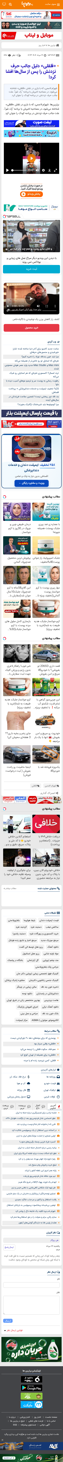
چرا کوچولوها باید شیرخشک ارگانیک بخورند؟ (38, 404)
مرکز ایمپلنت (21, 1020)
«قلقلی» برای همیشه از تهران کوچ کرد (38, 1055)
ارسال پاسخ (9, 1247)
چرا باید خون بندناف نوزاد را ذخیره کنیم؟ (40, 356)
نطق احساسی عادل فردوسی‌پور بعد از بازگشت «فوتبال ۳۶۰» (30, 1118)
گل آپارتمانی (32, 960)
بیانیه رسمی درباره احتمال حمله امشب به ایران (37, 1148)
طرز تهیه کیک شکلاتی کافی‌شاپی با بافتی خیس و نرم (33, 1187)
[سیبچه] (31, 1380)
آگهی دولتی (45, 1425)
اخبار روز (37, 1417)
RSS (15, 1425)
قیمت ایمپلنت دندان (48, 920)
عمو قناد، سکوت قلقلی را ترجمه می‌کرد (38, 1049)
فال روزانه (21, 1090)
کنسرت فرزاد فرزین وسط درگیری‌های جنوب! (37, 1142)
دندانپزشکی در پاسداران (47, 994)
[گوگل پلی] (31, 1388)
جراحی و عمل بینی (29, 1014)
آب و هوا (21, 1083)
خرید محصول (31, 328)
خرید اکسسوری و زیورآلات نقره (44, 934)
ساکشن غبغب (52, 927)
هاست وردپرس (51, 1000)
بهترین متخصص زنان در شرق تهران (23, 1000)
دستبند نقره (36, 927)
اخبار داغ (38, 1106)
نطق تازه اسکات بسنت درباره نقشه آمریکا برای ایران (35, 1153)
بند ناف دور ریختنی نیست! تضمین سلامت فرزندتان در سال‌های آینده (34, 398)
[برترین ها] (27, 4)
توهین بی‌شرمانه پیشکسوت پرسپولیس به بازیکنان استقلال (31, 1205)
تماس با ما (51, 1421)
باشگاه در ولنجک (15, 960)
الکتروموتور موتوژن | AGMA (45, 1020)
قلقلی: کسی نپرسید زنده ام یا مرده (40, 1060)
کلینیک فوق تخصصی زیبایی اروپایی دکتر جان (37, 974)
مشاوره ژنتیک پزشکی (15, 980)
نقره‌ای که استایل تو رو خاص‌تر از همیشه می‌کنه (37, 361)
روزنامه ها (51, 1077)
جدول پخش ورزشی (16, 1097)
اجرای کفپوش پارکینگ (27, 1007)
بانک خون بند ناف (50, 1014)
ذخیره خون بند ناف (49, 987)
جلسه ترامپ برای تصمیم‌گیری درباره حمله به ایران (36, 1113)
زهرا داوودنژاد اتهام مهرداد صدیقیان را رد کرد (36, 1159)
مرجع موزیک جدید (49, 940)
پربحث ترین (5, 1106)
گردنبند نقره (21, 927)
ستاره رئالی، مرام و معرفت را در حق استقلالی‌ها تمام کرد (33, 1217)
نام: (58, 1279)
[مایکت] (31, 1405)
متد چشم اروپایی (50, 960)
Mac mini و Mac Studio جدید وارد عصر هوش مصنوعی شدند (32, 367)
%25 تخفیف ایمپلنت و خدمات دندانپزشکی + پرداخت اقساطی (34, 390)
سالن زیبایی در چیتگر (27, 987)
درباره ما (12, 1417)
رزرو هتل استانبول (31, 954)
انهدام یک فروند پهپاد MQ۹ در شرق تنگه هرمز (37, 1182)
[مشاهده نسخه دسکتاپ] (4, 4)
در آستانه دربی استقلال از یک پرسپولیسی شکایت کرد (34, 1130)
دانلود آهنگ (52, 947)
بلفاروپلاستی (14, 920)
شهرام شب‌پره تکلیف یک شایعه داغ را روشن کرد (35, 1211)
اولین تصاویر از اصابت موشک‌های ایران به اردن (35, 1136)
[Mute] (11, 249)
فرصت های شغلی (35, 1421)
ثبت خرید (31, 269)
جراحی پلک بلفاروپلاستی (46, 967)
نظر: (58, 1292)
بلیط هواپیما (29, 920)
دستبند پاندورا (19, 934)
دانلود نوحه (27, 994)
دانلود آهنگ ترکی (50, 1007)
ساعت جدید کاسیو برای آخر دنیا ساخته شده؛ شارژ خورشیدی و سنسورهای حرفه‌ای (36, 350)
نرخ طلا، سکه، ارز (18, 1077)
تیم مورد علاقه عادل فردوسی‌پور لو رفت (39, 1176)
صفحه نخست (51, 1417)
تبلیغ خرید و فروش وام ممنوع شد (42, 1165)
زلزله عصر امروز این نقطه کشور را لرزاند (41, 1170)
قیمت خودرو (50, 1083)
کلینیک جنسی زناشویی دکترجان (43, 980)
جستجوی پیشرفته (28, 1425)
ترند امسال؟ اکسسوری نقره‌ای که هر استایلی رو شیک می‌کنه (34, 375)
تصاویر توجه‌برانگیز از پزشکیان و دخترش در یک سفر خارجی (30, 1193)
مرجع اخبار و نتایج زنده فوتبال (23, 940)
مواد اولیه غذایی (51, 954)
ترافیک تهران (50, 1090)
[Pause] (6, 249)
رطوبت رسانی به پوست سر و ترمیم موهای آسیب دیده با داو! (32, 382)
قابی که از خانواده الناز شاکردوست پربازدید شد (36, 1124)
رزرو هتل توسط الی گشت (31, 947)
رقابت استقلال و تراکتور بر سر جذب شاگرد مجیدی (36, 1199)
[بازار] (31, 1397)
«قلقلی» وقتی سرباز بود (45, 1044)
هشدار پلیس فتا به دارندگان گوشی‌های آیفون (38, 1223)
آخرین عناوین (53, 1106)
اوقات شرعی (50, 1097)
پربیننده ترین (22, 1106)
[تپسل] (4, 216)
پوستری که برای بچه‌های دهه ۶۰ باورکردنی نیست (33, 1038)
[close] (2, 1440)
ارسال (8, 1320)
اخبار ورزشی (25, 1417)
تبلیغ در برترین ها (17, 1421)
